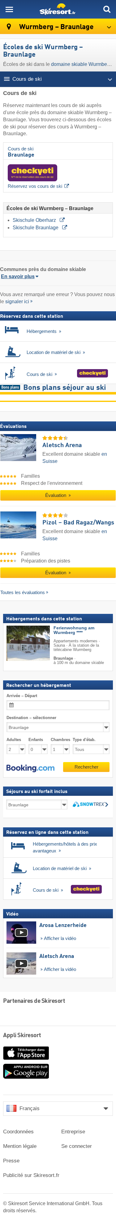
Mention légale (20, 1146)
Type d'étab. (84, 740)
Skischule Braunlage (36, 227)
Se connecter (76, 1146)
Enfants (35, 740)
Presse (11, 1161)
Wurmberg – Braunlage (56, 27)
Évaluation (56, 495)
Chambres (60, 740)
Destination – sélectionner (31, 717)
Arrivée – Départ (21, 695)
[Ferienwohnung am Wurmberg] (18, 643)
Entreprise (73, 1132)
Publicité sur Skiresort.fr (31, 1175)
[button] (30, 769)
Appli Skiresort (22, 1035)
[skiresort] (58, 9)
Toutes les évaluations (22, 592)
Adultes (13, 740)
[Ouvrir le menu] (9, 9)
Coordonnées (18, 1132)
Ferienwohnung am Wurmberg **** (74, 630)
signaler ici (17, 301)
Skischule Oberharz (35, 220)
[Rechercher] (106, 9)
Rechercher (86, 767)
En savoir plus (18, 276)
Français (29, 1108)
